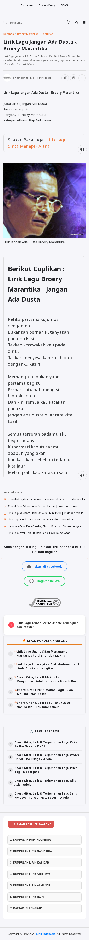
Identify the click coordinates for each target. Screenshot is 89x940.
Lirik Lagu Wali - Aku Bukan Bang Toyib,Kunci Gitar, (39, 533)
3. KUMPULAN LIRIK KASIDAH (29, 862)
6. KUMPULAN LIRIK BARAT (28, 897)
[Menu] (84, 22)
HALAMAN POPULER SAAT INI (31, 824)
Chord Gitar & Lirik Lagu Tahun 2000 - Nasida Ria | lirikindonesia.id (44, 705)
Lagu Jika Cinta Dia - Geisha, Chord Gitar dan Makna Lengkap (45, 526)
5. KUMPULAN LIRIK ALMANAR (30, 885)
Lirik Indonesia (45, 933)
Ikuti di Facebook (48, 566)
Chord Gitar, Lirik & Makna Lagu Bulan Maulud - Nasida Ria (45, 692)
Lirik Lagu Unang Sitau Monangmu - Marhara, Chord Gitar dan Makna (43, 653)
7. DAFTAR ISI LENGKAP (26, 908)
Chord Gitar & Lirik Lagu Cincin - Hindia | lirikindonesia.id (43, 506)
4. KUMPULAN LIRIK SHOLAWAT (31, 874)
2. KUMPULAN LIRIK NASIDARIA (31, 851)
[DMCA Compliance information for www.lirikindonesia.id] (45, 606)
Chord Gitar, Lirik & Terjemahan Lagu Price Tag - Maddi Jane (45, 770)
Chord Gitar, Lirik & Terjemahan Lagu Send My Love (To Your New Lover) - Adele (45, 795)
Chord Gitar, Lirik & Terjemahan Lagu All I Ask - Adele (45, 783)
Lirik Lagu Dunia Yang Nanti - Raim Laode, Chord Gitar (40, 519)
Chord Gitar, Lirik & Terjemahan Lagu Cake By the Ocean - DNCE (45, 744)
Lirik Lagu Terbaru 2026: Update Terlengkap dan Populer (47, 625)
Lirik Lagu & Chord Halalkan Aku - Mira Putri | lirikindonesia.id (45, 513)
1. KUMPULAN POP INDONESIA (30, 839)
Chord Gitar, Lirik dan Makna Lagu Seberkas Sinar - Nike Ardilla (46, 499)
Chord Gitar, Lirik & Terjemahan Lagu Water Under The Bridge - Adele (46, 757)
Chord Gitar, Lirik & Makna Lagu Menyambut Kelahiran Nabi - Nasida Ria (46, 679)
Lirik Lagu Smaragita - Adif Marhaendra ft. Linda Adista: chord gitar (48, 666)
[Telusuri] (5, 22)
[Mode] (76, 22)
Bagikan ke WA (48, 581)
